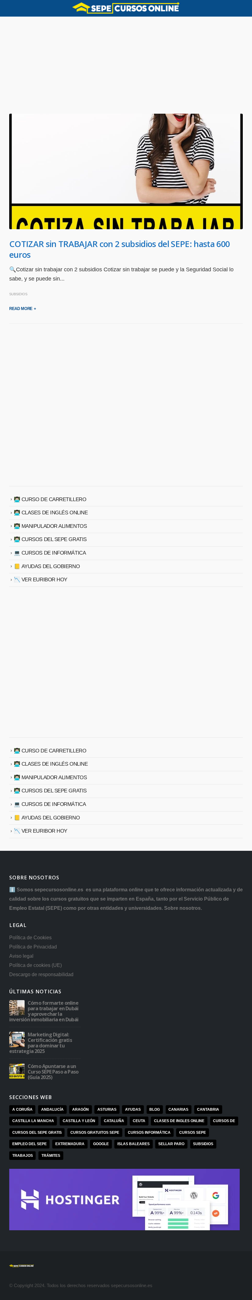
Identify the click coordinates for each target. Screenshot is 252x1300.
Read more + (22, 308)
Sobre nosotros (182, 908)
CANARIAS (178, 1109)
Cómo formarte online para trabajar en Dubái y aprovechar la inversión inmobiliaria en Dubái (43, 1011)
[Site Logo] (126, 8)
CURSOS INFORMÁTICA (149, 1132)
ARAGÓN (80, 1109)
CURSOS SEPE (192, 1132)
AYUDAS (133, 1109)
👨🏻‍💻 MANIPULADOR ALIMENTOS (50, 526)
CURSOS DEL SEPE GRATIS (37, 1132)
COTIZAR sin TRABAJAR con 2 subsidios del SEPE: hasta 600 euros (119, 249)
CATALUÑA (114, 1121)
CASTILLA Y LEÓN (79, 1121)
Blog (154, 1109)
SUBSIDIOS (18, 294)
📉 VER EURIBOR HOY (40, 580)
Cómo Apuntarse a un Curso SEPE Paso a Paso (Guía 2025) (53, 1072)
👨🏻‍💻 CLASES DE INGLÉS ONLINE (51, 513)
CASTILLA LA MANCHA (33, 1121)
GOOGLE (101, 1144)
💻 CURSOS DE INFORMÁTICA (50, 553)
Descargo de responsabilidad (41, 974)
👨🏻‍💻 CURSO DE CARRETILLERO (50, 499)
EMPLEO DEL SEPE (29, 1144)
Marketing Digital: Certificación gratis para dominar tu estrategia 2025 (40, 1043)
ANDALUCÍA (52, 1109)
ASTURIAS (106, 1109)
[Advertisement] (126, 68)
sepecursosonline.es (59, 889)
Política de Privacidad (33, 946)
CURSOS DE (224, 1121)
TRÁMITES (50, 1155)
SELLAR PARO (171, 1144)
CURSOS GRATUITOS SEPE (94, 1132)
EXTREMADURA (70, 1144)
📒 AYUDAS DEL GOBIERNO (47, 566)
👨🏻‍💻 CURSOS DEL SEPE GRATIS (50, 539)
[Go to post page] (17, 1007)
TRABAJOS (22, 1155)
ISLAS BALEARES (133, 1144)
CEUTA (139, 1121)
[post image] (126, 171)
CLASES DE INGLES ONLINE (179, 1121)
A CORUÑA (22, 1109)
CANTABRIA (208, 1109)
